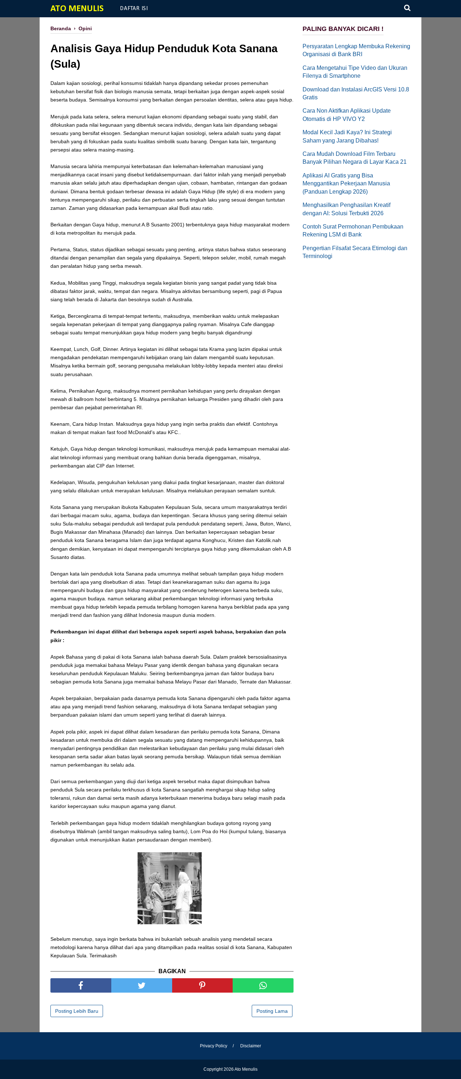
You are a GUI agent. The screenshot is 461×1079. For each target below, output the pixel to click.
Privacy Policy (213, 1045)
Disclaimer (250, 1045)
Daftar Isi (134, 9)
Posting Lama (272, 1011)
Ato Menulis (77, 8)
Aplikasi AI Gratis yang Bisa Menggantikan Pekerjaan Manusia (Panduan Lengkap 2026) (346, 183)
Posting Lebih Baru (76, 1011)
